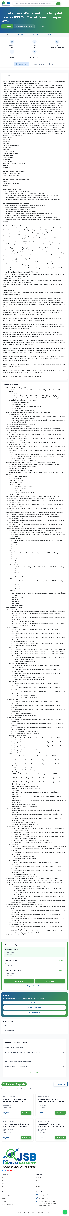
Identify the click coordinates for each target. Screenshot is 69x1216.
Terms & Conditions (7, 1204)
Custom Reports (40, 1181)
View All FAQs (33, 1072)
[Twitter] (5, 1170)
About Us (4, 1178)
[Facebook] (2, 1170)
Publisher (38, 1187)
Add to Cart (20, 981)
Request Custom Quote (34, 986)
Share (42, 26)
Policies (4, 1201)
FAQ (3, 1184)
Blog (3, 1181)
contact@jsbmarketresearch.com (48, 1195)
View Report (26, 1113)
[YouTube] (11, 1170)
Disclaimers (5, 1198)
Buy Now (8, 26)
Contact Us (5, 1187)
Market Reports (40, 1178)
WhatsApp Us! (35, 1012)
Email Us (35, 1002)
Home (3, 34)
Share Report (10, 1030)
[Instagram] (8, 1170)
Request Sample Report (25, 26)
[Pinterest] (14, 1170)
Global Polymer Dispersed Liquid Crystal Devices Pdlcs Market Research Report (41, 34)
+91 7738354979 (35, 1007)
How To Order (6, 1195)
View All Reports (60, 1084)
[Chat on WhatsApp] (65, 1212)
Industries (38, 1184)
